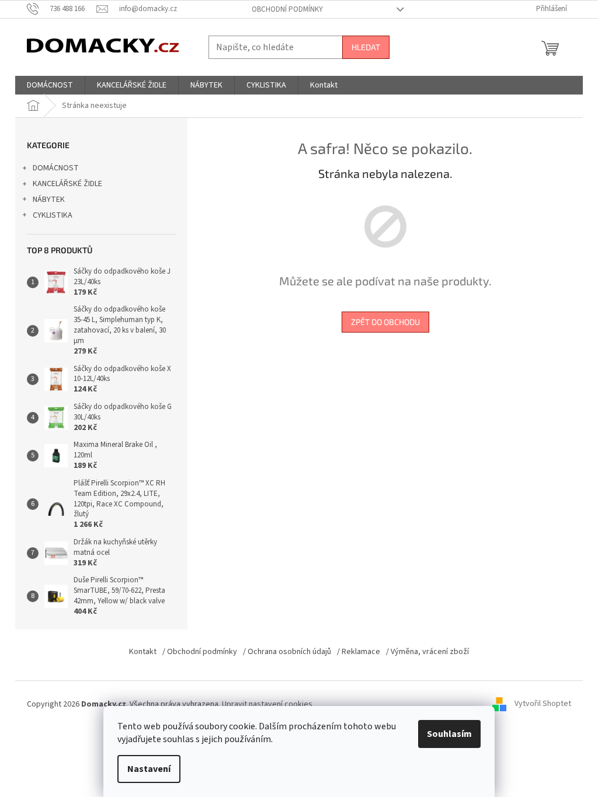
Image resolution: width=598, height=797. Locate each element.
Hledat (366, 47)
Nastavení (149, 769)
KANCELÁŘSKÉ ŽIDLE (67, 184)
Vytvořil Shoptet (542, 704)
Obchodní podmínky (287, 9)
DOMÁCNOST (56, 168)
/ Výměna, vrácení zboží (427, 652)
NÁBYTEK (49, 199)
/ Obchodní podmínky (199, 652)
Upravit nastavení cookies (267, 704)
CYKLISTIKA (52, 215)
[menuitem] (50, 85)
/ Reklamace (358, 652)
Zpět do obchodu (385, 322)
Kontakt (143, 652)
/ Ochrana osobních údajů (287, 652)
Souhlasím (449, 734)
